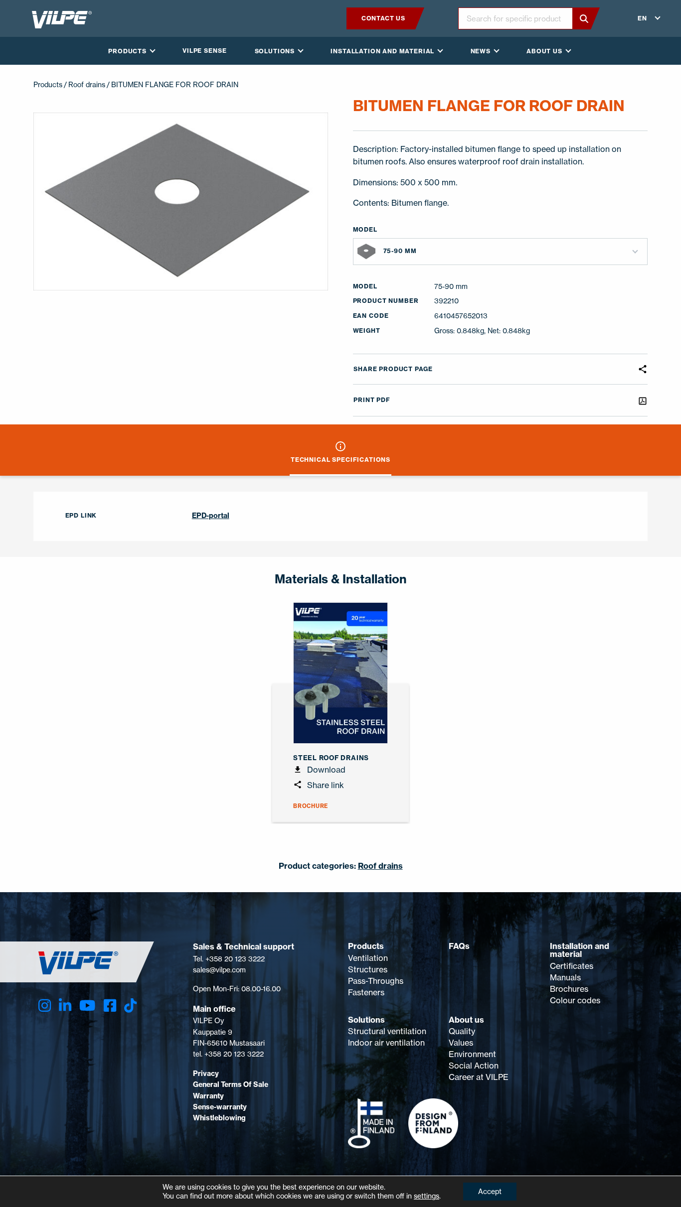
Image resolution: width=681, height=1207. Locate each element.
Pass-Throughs (375, 981)
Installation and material (579, 950)
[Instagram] (44, 1005)
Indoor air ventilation (386, 1043)
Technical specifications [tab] (340, 459)
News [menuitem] (481, 51)
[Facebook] (110, 1005)
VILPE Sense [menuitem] (204, 50)
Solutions (366, 1020)
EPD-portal (210, 515)
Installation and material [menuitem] (382, 51)
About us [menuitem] (544, 51)
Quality (462, 1031)
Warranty (208, 1095)
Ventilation (368, 958)
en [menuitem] (642, 18)
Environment (472, 1054)
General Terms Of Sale (230, 1084)
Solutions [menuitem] (275, 51)
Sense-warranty (220, 1106)
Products (366, 946)
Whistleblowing (219, 1117)
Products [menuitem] (127, 51)
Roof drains (86, 84)
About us (466, 1020)
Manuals (565, 977)
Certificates (571, 966)
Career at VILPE (479, 1077)
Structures (367, 969)
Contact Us (383, 18)
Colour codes (575, 1000)
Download (325, 770)
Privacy (206, 1073)
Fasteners (366, 992)
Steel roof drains (331, 758)
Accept (490, 1191)
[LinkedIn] (65, 1005)
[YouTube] (87, 1005)
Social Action (474, 1066)
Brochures (569, 989)
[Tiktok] (130, 1005)
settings (426, 1196)
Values (461, 1043)
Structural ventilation (387, 1031)
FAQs (459, 946)
